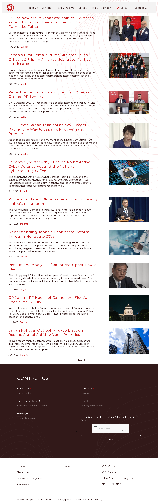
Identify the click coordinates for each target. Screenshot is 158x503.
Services (47, 7)
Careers (83, 7)
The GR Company (102, 7)
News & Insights (65, 7)
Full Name (23, 388)
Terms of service (45, 499)
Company (87, 388)
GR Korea (109, 466)
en (118, 7)
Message (22, 413)
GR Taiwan (110, 472)
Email (84, 401)
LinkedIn (66, 466)
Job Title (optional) (28, 401)
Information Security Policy (88, 499)
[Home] (11, 7)
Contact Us (141, 7)
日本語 (124, 7)
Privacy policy (64, 499)
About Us (32, 7)
